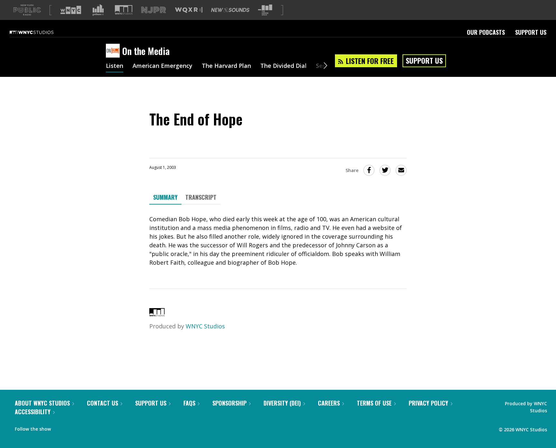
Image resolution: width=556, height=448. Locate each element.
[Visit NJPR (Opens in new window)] (153, 10)
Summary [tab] (165, 197)
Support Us (530, 32)
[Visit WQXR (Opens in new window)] (188, 10)
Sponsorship (229, 403)
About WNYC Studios (42, 403)
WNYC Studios (205, 326)
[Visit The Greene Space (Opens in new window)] (265, 10)
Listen (114, 66)
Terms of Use (374, 403)
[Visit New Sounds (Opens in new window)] (230, 10)
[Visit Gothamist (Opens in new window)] (98, 10)
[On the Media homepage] (114, 51)
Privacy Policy (428, 403)
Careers (329, 403)
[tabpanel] (278, 241)
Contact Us (102, 403)
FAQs (189, 403)
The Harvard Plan (226, 66)
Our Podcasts (486, 32)
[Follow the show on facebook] (60, 427)
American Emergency (162, 66)
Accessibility (33, 411)
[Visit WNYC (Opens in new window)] (70, 10)
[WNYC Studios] (157, 314)
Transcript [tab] (201, 197)
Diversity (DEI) (282, 403)
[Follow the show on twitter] (73, 427)
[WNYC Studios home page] (40, 32)
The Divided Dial (283, 66)
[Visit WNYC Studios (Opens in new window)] (124, 9)
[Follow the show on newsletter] (85, 427)
